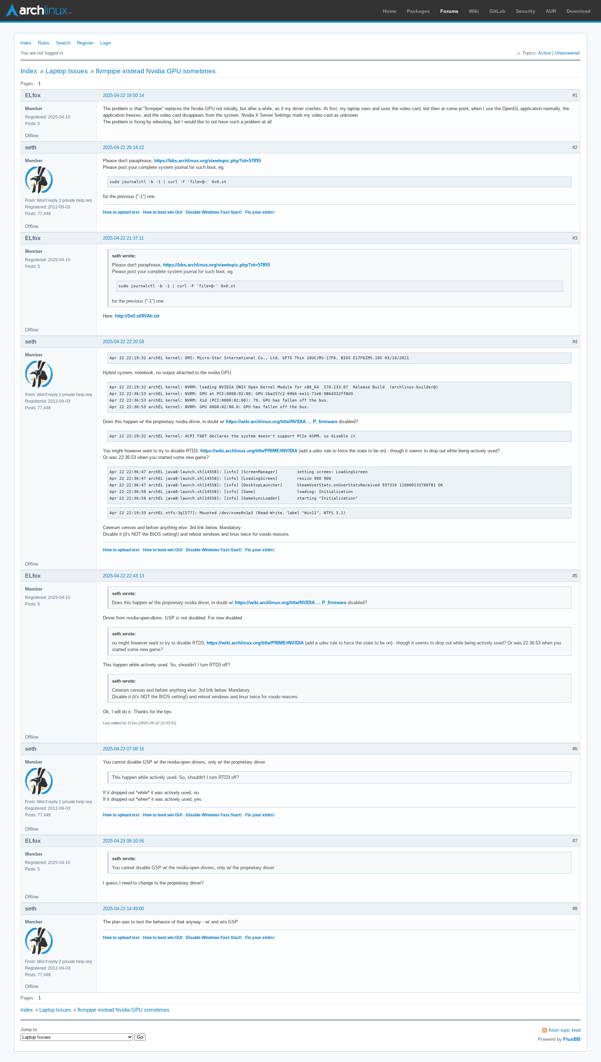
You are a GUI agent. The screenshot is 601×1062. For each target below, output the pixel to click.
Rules (43, 43)
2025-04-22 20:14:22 (123, 147)
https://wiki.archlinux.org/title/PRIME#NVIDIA (248, 450)
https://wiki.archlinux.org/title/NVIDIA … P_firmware (281, 421)
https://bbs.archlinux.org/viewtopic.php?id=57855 (207, 160)
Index (25, 43)
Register (85, 43)
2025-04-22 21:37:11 (123, 238)
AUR (551, 11)
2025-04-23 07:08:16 (123, 748)
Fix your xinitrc (260, 212)
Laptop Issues (67, 71)
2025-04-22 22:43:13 (123, 575)
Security (525, 11)
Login (105, 43)
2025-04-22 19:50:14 (123, 95)
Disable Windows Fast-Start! (214, 212)
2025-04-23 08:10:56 (123, 840)
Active (544, 53)
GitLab (497, 11)
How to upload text (121, 212)
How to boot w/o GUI (162, 212)
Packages (418, 11)
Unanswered (567, 53)
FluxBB (571, 1039)
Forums (449, 11)
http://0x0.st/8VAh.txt (137, 316)
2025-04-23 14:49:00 (123, 908)
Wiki (474, 11)
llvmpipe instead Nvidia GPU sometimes (156, 71)
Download (579, 11)
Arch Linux (38, 10)
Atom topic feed (564, 1030)
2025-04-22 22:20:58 (123, 341)
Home (389, 11)
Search (63, 43)
